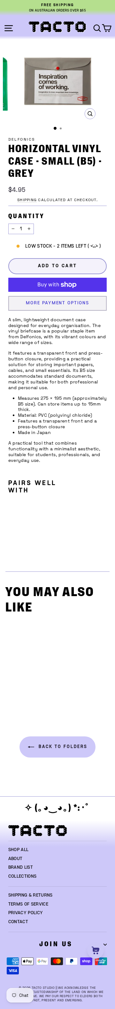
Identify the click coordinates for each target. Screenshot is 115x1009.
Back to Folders (62, 747)
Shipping (27, 199)
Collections (22, 876)
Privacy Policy (25, 913)
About (15, 859)
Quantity (26, 216)
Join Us (56, 944)
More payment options (57, 303)
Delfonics (21, 139)
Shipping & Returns (30, 895)
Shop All (18, 850)
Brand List (20, 867)
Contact (18, 922)
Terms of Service (28, 904)
